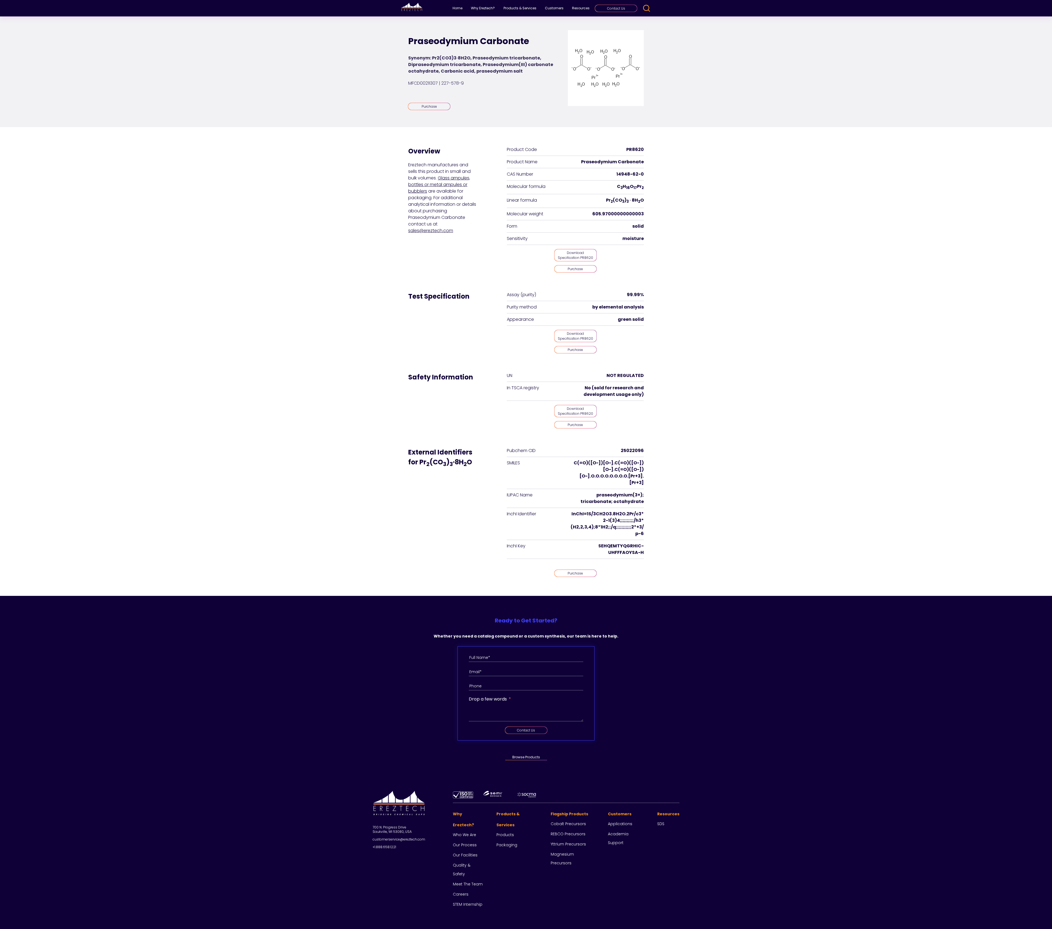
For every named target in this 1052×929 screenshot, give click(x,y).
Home (457, 8)
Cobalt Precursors (568, 824)
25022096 (632, 450)
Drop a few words (488, 699)
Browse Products (526, 757)
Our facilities (465, 855)
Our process (465, 845)
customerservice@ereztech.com (399, 839)
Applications (620, 824)
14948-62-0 (630, 174)
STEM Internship (467, 904)
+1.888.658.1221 (384, 847)
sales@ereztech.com (430, 230)
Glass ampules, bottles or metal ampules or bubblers (439, 184)
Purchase (429, 106)
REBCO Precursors (568, 834)
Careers (460, 894)
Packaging (506, 845)
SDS (660, 824)
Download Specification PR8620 (575, 255)
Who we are (464, 834)
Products (505, 834)
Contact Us (616, 8)
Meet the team (468, 884)
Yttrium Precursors (568, 844)
